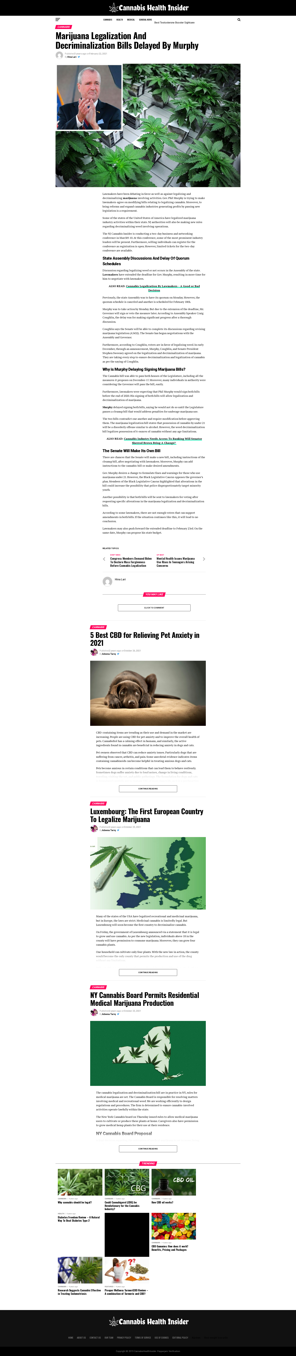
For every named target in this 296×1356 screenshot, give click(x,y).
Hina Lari (71, 57)
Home (70, 1337)
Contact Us (95, 1337)
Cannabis (107, 19)
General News (145, 19)
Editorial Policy (180, 1337)
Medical (131, 19)
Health (119, 19)
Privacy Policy (124, 1337)
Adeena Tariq (109, 654)
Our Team (109, 1337)
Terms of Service (143, 1337)
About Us (81, 1337)
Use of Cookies (162, 1337)
